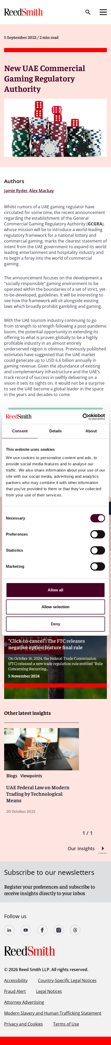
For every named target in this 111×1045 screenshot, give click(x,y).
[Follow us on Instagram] (59, 930)
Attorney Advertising (24, 1002)
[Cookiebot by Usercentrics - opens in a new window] (82, 416)
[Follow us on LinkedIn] (9, 930)
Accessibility (16, 980)
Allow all (56, 590)
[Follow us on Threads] (75, 930)
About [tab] (91, 431)
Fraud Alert (15, 991)
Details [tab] (55, 431)
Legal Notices (49, 991)
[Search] (88, 12)
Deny (55, 624)
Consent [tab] (20, 431)
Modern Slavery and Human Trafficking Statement (52, 1013)
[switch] (97, 534)
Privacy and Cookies (23, 1024)
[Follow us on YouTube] (26, 930)
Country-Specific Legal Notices (67, 980)
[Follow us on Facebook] (42, 930)
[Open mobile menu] (103, 12)
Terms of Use (66, 1024)
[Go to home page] (24, 12)
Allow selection (56, 607)
